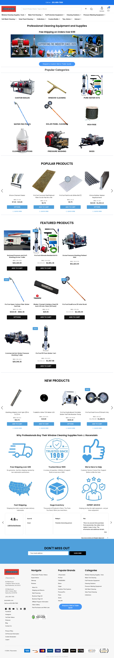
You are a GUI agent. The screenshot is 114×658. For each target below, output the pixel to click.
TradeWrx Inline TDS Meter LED (44, 412)
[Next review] (111, 523)
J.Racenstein (61, 574)
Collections (41, 19)
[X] (17, 609)
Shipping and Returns (38, 590)
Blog (6, 623)
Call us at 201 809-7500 (11, 603)
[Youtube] (13, 609)
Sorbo (59, 597)
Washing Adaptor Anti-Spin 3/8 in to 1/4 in (17, 413)
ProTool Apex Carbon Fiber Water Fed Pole (17, 305)
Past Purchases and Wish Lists (41, 607)
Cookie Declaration (10, 636)
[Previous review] (3, 523)
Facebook (8, 611)
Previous (2, 191)
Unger (60, 586)
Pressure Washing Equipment (94, 15)
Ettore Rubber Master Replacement (97, 196)
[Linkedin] (24, 609)
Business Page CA (37, 599)
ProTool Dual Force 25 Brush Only (97, 412)
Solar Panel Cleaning (27, 19)
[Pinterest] (21, 609)
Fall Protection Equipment (55, 15)
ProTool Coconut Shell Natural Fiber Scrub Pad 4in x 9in (43, 196)
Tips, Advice (67, 19)
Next (112, 191)
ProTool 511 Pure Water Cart (46, 353)
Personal (9, 633)
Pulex (59, 595)
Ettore (59, 583)
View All (60, 600)
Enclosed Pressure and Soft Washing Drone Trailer (17, 256)
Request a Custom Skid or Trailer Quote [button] (57, 64)
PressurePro (61, 592)
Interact (78, 19)
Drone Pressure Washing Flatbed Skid (74, 256)
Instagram (8, 614)
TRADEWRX (61, 580)
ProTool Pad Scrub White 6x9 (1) (70, 195)
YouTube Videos (10, 617)
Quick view (18, 211)
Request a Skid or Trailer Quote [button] (70, 606)
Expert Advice (35, 577)
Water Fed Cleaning (35, 15)
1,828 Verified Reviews (14, 525)
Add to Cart (44, 207)
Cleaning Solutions (74, 15)
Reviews (33, 583)
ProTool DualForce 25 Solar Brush (74, 304)
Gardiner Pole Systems (64, 589)
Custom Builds (54, 19)
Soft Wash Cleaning (9, 19)
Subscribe (77, 553)
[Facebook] (6, 609)
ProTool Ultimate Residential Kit (45, 255)
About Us (34, 587)
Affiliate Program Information (40, 601)
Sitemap (33, 580)
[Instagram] (9, 609)
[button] (57, 46)
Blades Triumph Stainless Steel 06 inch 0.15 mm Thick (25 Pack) (46, 305)
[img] (14, 523)
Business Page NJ (37, 596)
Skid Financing (36, 593)
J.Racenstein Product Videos (39, 574)
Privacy (7, 631)
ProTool (60, 577)
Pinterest (7, 620)
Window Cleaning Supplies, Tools (14, 15)
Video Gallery (36, 604)
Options (17, 207)
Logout (7, 639)
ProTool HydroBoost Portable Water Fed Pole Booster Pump (70, 413)
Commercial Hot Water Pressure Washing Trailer (17, 354)
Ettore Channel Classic (17, 195)
